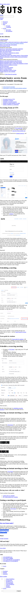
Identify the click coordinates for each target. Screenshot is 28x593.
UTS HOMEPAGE (7, 557)
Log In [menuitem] (4, 588)
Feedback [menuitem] (8, 587)
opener (1, 15)
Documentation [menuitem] (9, 583)
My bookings (9, 31)
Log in (4, 566)
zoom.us (11, 213)
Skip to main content (5, 4)
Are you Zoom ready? (7, 523)
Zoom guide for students (18, 339)
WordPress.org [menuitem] (9, 581)
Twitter (1, 538)
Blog (4, 24)
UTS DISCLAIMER (8, 558)
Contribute (8, 27)
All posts (8, 25)
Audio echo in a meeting (9, 495)
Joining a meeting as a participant (11, 104)
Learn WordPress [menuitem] (10, 584)
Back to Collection (4, 531)
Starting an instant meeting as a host (11, 103)
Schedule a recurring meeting (10, 102)
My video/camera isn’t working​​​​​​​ (10, 497)
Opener (2, 18)
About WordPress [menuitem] (10, 579)
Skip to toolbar (3, 576)
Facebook (6, 538)
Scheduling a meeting (8, 100)
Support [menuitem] (8, 585)
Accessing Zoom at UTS (9, 99)
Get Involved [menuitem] (9, 580)
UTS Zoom (11, 349)
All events (8, 29)
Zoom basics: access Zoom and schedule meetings (15, 88)
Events (4, 28)
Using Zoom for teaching (11, 74)
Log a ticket (3, 548)
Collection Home (4, 39)
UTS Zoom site (18, 128)
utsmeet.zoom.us (20, 133)
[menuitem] (15, 591)
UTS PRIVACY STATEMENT (10, 561)
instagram (5, 574)
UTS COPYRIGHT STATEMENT (11, 559)
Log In (1, 33)
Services (5, 23)
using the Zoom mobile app (18, 130)
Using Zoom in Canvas (20, 332)
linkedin (5, 572)
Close (1, 19)
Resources (5, 21)
